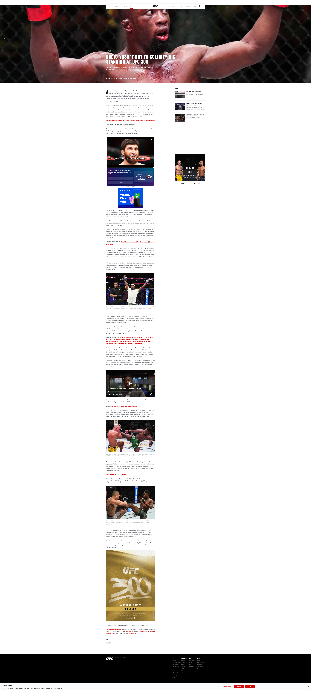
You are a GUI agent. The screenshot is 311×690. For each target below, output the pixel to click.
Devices (191, 662)
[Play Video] (130, 384)
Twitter (182, 673)
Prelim (123, 631)
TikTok (182, 671)
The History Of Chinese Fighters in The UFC (129, 337)
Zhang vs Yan (144, 242)
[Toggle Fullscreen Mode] (151, 394)
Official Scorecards (144, 631)
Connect (174, 6)
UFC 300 (108, 642)
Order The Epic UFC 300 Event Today (143, 120)
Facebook (183, 660)
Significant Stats (111, 343)
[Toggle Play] (110, 394)
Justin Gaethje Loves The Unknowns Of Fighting (131, 339)
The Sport (175, 660)
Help (190, 658)
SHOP (195, 6)
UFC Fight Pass (133, 634)
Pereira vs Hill (134, 242)
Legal (198, 658)
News (131, 6)
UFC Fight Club (176, 673)
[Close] (308, 686)
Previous (5, 37)
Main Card (130, 631)
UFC (173, 658)
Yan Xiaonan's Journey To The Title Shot (130, 343)
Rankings (117, 6)
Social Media (184, 658)
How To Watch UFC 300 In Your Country (118, 120)
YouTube (182, 669)
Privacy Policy (200, 662)
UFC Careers (175, 664)
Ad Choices (199, 664)
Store (174, 671)
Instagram (183, 662)
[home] (156, 6)
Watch (180, 6)
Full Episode (125, 242)
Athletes (125, 6)
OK (250, 686)
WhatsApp (183, 666)
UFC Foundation (176, 662)
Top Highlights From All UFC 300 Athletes (124, 406)
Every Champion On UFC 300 (142, 341)
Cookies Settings (227, 686)
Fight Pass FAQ (192, 660)
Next (306, 37)
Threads (182, 664)
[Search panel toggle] (199, 6)
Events (110, 6)
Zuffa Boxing (188, 6)
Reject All (239, 686)
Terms (198, 660)
